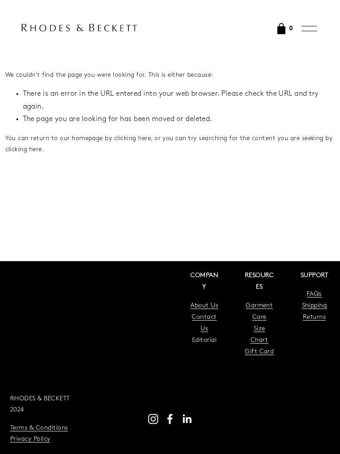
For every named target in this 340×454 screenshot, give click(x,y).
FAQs (314, 294)
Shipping (314, 305)
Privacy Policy (30, 439)
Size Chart (259, 334)
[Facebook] (170, 419)
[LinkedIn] (187, 419)
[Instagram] (153, 419)
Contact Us (204, 323)
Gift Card (259, 351)
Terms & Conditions (39, 428)
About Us (204, 305)
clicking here (132, 138)
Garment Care (259, 311)
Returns (314, 317)
